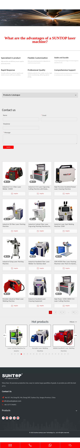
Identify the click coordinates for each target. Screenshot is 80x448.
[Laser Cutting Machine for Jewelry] (16, 335)
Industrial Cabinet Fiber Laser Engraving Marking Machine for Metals (39, 226)
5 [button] (24, 354)
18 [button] (65, 354)
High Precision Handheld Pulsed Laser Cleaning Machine (65, 188)
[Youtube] (14, 418)
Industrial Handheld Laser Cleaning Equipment (37, 300)
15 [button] (56, 354)
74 (73, 312)
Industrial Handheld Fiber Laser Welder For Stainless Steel (39, 263)
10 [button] (40, 354)
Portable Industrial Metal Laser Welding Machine (13, 300)
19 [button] (68, 354)
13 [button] (49, 354)
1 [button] (12, 354)
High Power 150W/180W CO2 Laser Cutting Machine (64, 300)
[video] (14, 173)
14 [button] (52, 354)
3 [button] (18, 354)
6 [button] (27, 354)
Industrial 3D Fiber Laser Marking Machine (14, 225)
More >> (73, 322)
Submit (8, 147)
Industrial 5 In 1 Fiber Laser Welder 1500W (12, 188)
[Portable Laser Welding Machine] (40, 335)
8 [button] (34, 354)
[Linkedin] (7, 418)
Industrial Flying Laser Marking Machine (13, 263)
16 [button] (59, 354)
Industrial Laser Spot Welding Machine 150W (64, 225)
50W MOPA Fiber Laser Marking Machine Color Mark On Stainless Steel (65, 263)
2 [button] (15, 354)
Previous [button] (5, 335)
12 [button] (46, 354)
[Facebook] (3, 418)
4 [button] (21, 354)
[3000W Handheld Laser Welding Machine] (63, 335)
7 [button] (31, 354)
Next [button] (75, 335)
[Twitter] (10, 418)
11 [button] (43, 354)
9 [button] (37, 354)
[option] (16, 338)
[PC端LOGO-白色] (12, 376)
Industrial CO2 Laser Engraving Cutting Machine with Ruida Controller (38, 188)
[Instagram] (18, 418)
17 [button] (62, 354)
